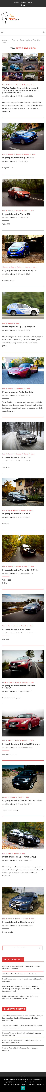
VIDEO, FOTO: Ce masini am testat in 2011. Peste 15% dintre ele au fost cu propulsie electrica (20, 90)
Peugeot (10, 154)
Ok (23, 1088)
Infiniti (9, 740)
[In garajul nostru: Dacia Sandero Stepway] (23, 664)
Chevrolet (5, 267)
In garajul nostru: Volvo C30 (16, 214)
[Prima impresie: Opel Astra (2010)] (23, 835)
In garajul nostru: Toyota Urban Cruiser (22, 800)
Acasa (4, 40)
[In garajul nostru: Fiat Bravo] (23, 608)
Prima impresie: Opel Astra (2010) (19, 857)
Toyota (20, 797)
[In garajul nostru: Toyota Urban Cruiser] (23, 779)
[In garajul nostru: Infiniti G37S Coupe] (23, 722)
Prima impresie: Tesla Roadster (18, 392)
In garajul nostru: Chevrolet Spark (19, 270)
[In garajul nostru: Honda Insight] (23, 900)
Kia (9, 510)
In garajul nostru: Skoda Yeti (16, 457)
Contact (16, 2)
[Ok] (43, 1084)
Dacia (4, 682)
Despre (23, 2)
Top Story (27, 85)
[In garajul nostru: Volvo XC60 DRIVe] (23, 548)
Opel (3, 323)
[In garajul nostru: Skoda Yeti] (23, 436)
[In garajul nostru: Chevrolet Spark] (23, 249)
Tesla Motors (19, 388)
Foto (3, 85)
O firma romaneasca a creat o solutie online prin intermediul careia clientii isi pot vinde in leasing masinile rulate (22, 1018)
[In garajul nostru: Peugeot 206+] (23, 136)
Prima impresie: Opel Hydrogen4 (18, 327)
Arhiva (30, 2)
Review (10, 85)
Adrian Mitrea (10, 96)
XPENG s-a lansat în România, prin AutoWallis (19, 974)
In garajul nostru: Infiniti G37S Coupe (21, 744)
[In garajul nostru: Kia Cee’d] (23, 492)
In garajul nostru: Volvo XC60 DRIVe (20, 570)
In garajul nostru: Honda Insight (18, 922)
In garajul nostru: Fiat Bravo (16, 629)
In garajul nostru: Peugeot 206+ (18, 158)
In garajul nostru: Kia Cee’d (16, 514)
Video (34, 85)
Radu (4, 1040)
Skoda (26, 454)
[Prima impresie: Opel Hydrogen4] (23, 305)
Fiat (3, 626)
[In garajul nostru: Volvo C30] (23, 192)
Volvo (32, 210)
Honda (10, 918)
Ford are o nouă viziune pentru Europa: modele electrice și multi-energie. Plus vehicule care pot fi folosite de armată (20, 989)
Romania (18, 85)
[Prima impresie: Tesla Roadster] (23, 370)
